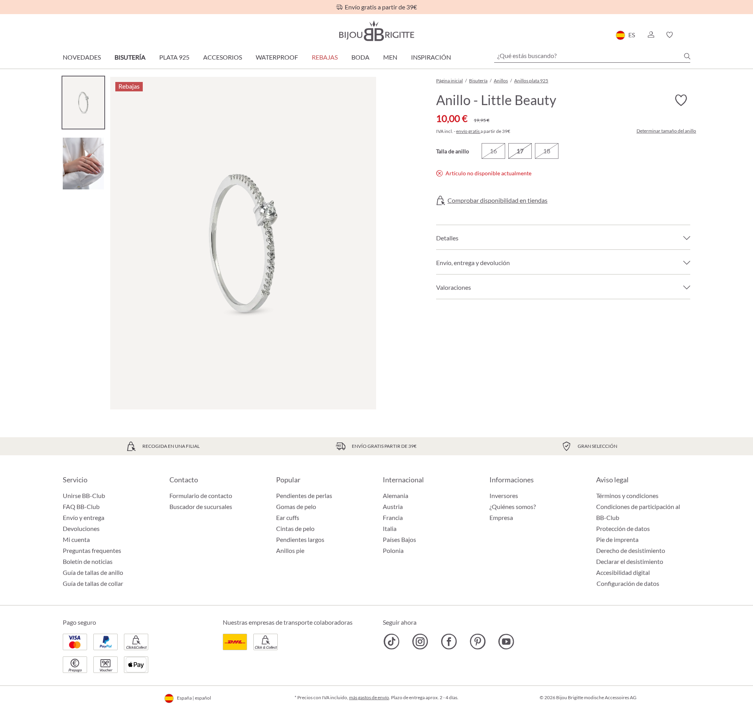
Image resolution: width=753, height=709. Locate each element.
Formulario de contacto (200, 495)
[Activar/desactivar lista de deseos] (680, 100)
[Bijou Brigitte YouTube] (506, 641)
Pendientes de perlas (304, 495)
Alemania (395, 495)
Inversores (503, 495)
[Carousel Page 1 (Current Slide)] (83, 102)
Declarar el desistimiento (629, 561)
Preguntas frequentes (92, 550)
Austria (393, 506)
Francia (393, 517)
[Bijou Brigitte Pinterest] (477, 641)
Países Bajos (399, 539)
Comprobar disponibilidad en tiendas (497, 200)
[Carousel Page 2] (83, 163)
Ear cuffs (287, 517)
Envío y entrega (83, 517)
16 (493, 151)
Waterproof (277, 57)
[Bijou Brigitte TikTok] (391, 641)
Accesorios (222, 57)
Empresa (501, 517)
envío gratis (468, 131)
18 (546, 151)
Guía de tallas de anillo (93, 572)
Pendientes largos (300, 539)
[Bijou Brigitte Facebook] (449, 641)
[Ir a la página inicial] (376, 31)
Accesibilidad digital (623, 572)
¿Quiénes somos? (512, 506)
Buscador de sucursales (200, 506)
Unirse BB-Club (84, 495)
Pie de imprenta (617, 539)
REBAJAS (325, 57)
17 (520, 151)
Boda (360, 57)
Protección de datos (623, 528)
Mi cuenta (76, 539)
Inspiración (431, 57)
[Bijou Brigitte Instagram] (420, 641)
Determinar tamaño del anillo (666, 131)
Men (390, 57)
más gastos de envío (369, 697)
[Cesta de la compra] (688, 34)
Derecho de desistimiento (630, 550)
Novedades (82, 57)
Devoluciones (81, 528)
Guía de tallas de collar (93, 583)
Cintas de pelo (295, 528)
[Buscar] (687, 56)
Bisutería (130, 57)
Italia (390, 528)
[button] (650, 34)
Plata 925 (174, 57)
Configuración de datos (628, 583)
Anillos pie (290, 550)
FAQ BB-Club (81, 506)
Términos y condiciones (627, 495)
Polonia (393, 550)
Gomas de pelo (296, 506)
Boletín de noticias (88, 561)
